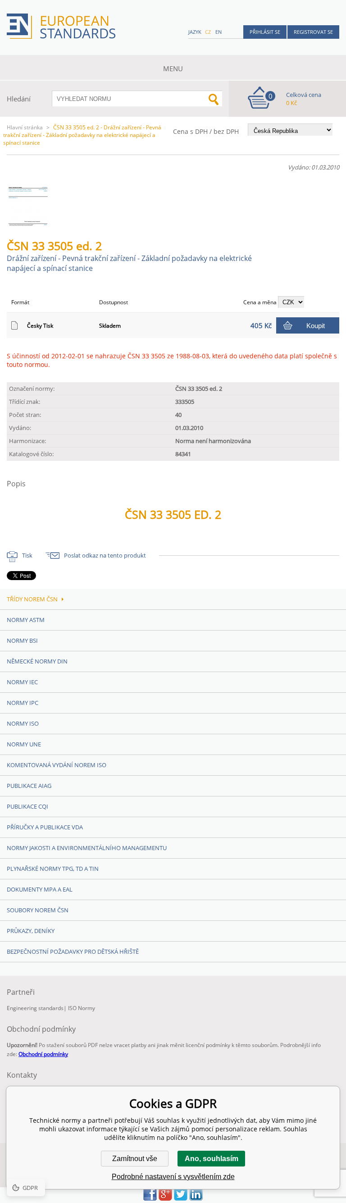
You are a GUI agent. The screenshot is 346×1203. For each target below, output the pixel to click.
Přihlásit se (265, 31)
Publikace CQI (27, 806)
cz (208, 31)
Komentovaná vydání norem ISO (56, 765)
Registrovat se (313, 31)
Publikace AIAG (29, 786)
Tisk (27, 555)
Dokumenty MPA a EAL (40, 889)
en (218, 31)
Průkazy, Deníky (31, 931)
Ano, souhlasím (211, 1158)
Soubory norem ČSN (37, 910)
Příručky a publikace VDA (45, 827)
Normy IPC (22, 703)
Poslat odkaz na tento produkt (105, 555)
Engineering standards (35, 1008)
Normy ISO (23, 723)
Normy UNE (24, 744)
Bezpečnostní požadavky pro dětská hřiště (73, 951)
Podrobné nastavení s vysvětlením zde (173, 1176)
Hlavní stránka (25, 127)
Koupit (315, 325)
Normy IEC (22, 682)
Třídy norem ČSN (32, 599)
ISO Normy (81, 1008)
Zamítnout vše (134, 1158)
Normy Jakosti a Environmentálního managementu (87, 848)
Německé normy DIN (37, 661)
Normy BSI (22, 640)
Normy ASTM (26, 620)
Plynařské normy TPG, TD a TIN (53, 869)
